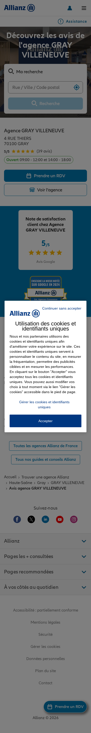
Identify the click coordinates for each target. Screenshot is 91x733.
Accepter (45, 421)
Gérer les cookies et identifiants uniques (44, 404)
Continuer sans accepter (61, 308)
